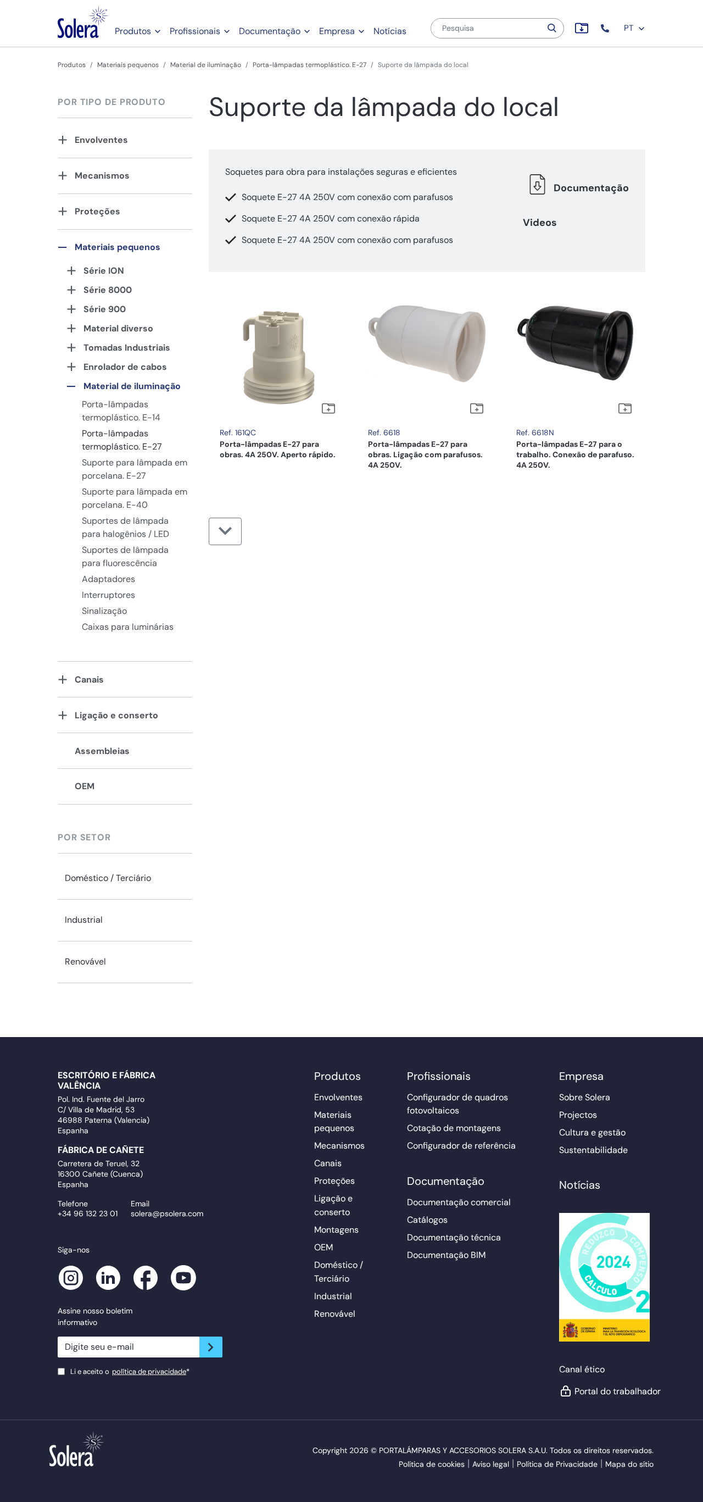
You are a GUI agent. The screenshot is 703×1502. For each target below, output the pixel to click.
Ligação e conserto (116, 715)
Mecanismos (102, 175)
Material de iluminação (205, 64)
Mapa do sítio (629, 1464)
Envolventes (101, 140)
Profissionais (195, 31)
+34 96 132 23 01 (88, 1213)
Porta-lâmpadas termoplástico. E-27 (309, 64)
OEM (84, 786)
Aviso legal (490, 1464)
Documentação (269, 31)
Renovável (85, 961)
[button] (606, 28)
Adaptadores (108, 579)
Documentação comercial (459, 1202)
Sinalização (104, 611)
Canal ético (582, 1369)
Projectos (578, 1115)
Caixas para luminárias (128, 627)
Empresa (337, 31)
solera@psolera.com (167, 1213)
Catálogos (427, 1220)
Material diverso (118, 328)
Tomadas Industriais (126, 347)
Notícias (389, 31)
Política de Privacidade (557, 1464)
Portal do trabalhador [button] (611, 1391)
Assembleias (102, 751)
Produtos (133, 31)
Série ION (103, 270)
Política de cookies (432, 1464)
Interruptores (108, 595)
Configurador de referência (461, 1145)
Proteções (97, 211)
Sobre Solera (584, 1097)
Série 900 (104, 309)
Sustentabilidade (593, 1150)
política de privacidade (149, 1371)
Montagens (336, 1229)
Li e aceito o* (129, 1371)
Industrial (84, 919)
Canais (89, 679)
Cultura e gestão (592, 1132)
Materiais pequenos (128, 64)
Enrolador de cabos (125, 367)
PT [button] (629, 28)
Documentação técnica (454, 1237)
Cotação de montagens (454, 1128)
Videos (540, 222)
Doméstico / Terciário (108, 878)
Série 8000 (107, 290)
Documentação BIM (446, 1255)
